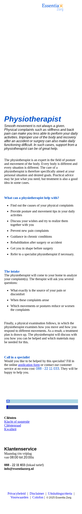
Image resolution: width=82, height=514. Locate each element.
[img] (52, 7)
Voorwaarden (19, 497)
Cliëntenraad (12, 425)
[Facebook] (7, 407)
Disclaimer (37, 493)
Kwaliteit (10, 429)
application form (29, 365)
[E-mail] (8, 401)
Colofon (37, 497)
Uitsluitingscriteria (60, 493)
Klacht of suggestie (17, 421)
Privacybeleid (17, 493)
